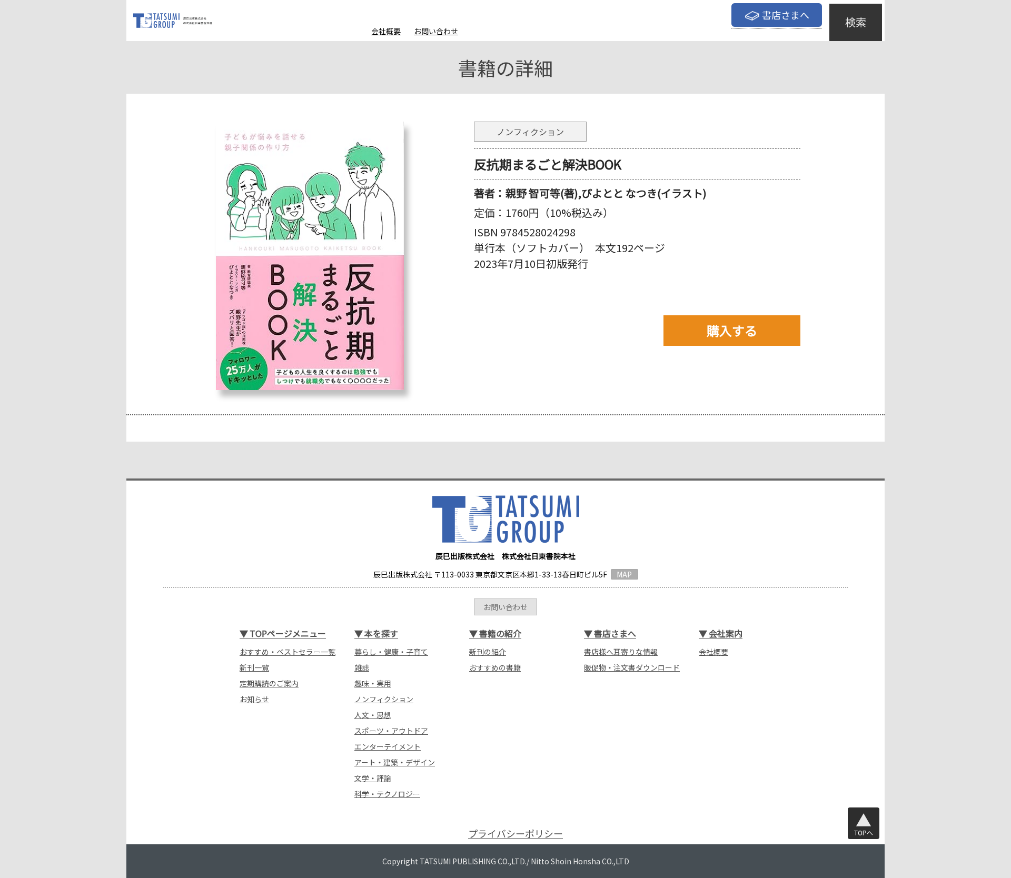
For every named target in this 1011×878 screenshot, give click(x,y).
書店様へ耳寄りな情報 (621, 651)
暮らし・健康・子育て (391, 651)
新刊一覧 (254, 667)
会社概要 (386, 31)
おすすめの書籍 (495, 667)
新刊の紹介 (487, 651)
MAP (624, 574)
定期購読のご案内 (269, 683)
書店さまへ (785, 15)
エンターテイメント (387, 746)
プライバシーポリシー (515, 833)
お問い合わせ (436, 31)
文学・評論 (372, 778)
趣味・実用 (372, 683)
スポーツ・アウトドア (391, 730)
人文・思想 (372, 715)
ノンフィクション (383, 699)
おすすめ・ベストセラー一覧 (287, 651)
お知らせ (254, 699)
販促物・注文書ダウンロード (632, 667)
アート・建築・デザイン (394, 762)
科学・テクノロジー (387, 794)
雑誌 (361, 667)
